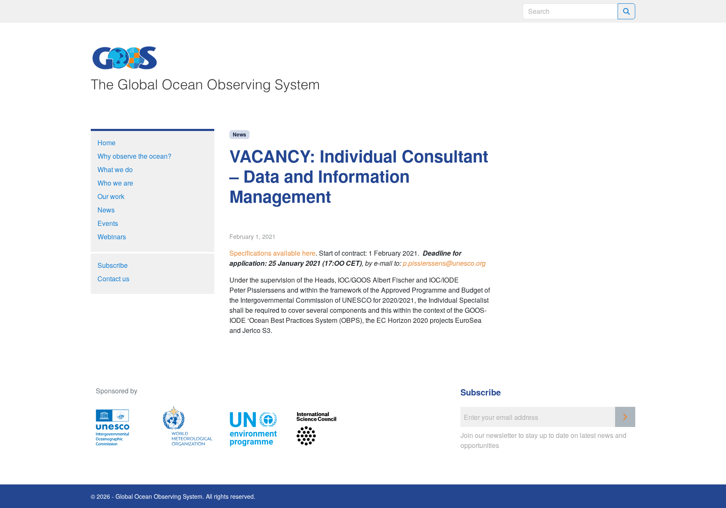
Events (107, 223)
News (239, 134)
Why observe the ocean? (134, 156)
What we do (115, 169)
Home (106, 142)
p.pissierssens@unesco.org (444, 263)
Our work (110, 196)
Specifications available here (272, 253)
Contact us (113, 278)
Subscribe (112, 265)
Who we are (115, 183)
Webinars (111, 236)
